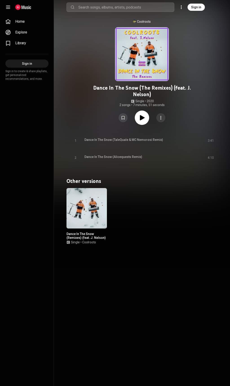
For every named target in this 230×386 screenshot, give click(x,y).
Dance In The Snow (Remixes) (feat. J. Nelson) (86, 236)
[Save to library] (123, 117)
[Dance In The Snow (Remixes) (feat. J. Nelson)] (86, 208)
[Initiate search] (72, 7)
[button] (123, 117)
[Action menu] (160, 117)
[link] (27, 21)
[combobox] (126, 7)
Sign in (196, 7)
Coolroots (144, 21)
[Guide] (8, 7)
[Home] (23, 7)
